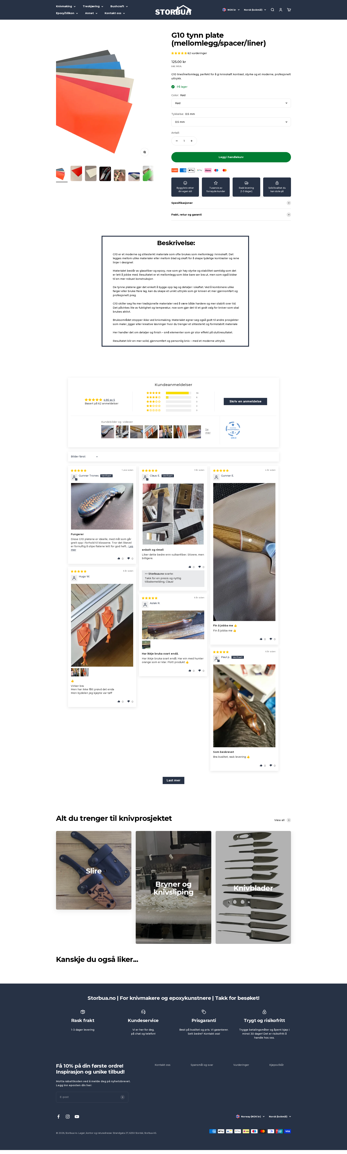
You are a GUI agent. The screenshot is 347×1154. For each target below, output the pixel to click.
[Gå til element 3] (91, 174)
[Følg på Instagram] (67, 1116)
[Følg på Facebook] (58, 1116)
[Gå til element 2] (76, 174)
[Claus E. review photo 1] (173, 514)
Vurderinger (241, 1065)
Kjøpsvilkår (276, 1065)
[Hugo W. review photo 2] (75, 672)
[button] (179, 53)
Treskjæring (91, 6)
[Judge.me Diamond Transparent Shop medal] (233, 429)
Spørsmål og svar (202, 1065)
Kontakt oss (113, 13)
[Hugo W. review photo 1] (102, 625)
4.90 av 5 (109, 400)
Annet (89, 13)
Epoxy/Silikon (65, 13)
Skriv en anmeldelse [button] (246, 401)
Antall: (175, 132)
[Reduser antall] (177, 141)
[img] (78, 470)
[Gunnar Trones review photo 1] (102, 506)
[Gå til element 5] (119, 176)
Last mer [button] (173, 780)
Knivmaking (64, 6)
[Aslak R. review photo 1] (173, 624)
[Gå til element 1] (62, 174)
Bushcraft (117, 6)
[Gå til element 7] (148, 174)
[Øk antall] (191, 141)
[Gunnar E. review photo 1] (244, 552)
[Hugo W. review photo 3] (84, 672)
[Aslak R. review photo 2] (146, 644)
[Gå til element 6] (134, 177)
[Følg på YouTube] (76, 1116)
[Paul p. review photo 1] (244, 705)
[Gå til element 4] (105, 174)
